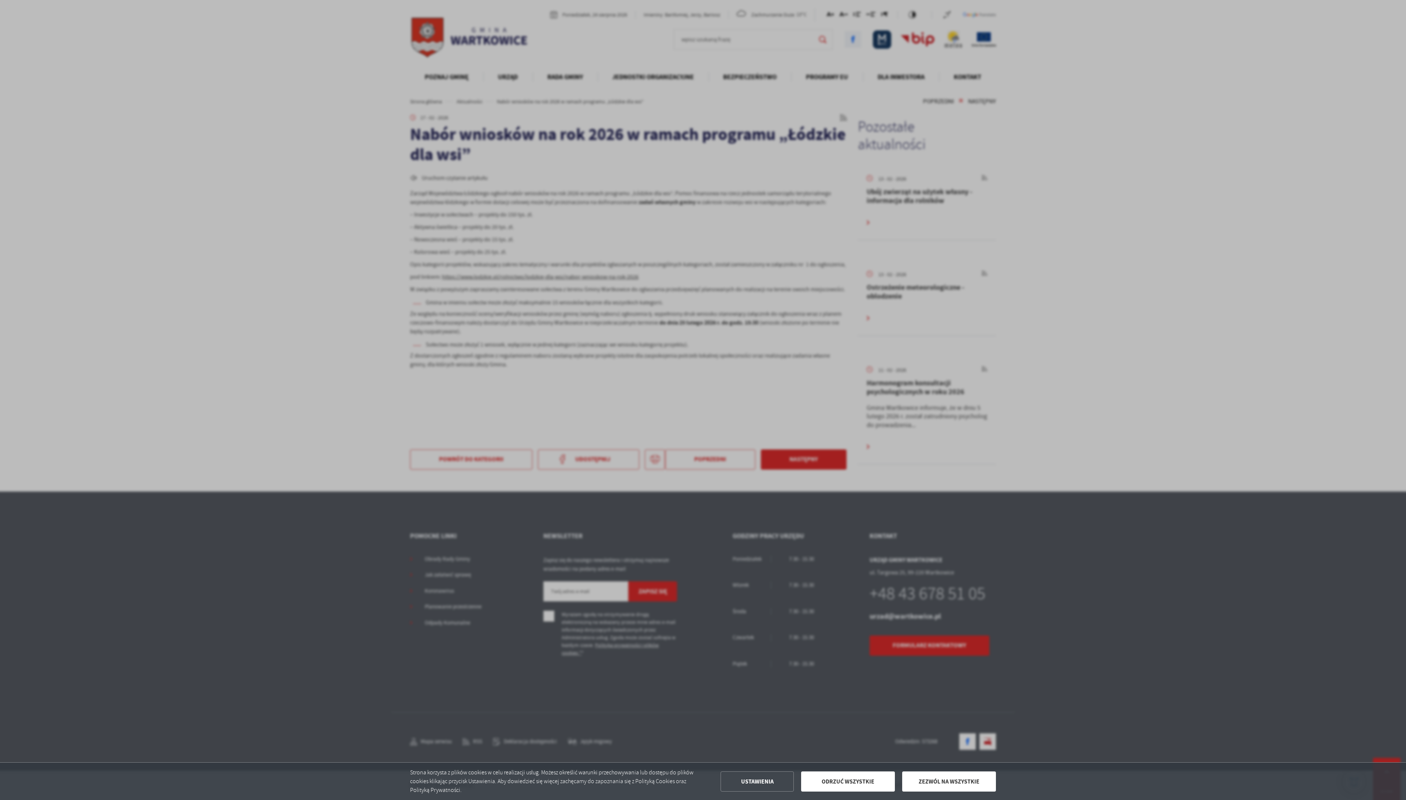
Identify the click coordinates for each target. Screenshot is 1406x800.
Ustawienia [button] (757, 781)
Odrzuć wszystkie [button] (848, 781)
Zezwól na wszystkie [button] (949, 781)
